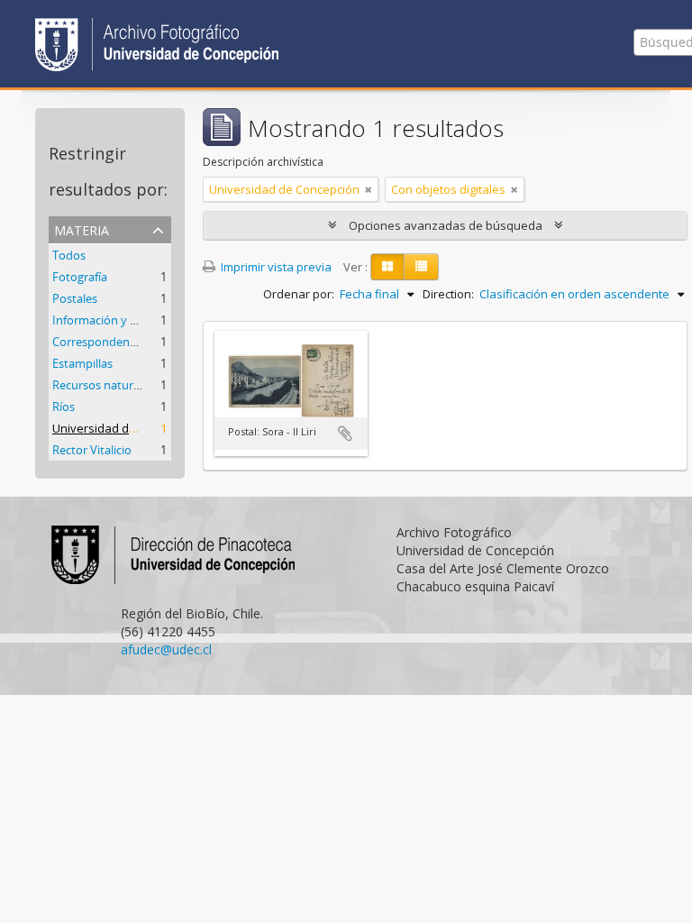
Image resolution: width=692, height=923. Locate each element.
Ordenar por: (298, 294)
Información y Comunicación (129, 320)
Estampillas (82, 363)
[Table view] (421, 266)
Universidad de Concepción (127, 428)
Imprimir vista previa (275, 267)
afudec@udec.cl (166, 649)
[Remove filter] (368, 189)
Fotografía (79, 277)
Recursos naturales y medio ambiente (153, 385)
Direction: (448, 294)
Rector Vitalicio (92, 450)
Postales (74, 298)
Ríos (63, 406)
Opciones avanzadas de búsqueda (445, 225)
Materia (81, 228)
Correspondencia (98, 342)
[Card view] (387, 266)
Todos (69, 255)
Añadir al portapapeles (345, 434)
